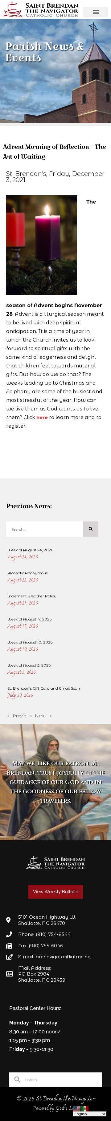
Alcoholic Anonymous (27, 573)
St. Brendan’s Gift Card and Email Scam (44, 688)
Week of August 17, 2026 (29, 619)
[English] (77, 1108)
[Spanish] (85, 1108)
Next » (43, 716)
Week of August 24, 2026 (30, 550)
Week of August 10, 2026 (29, 642)
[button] (95, 12)
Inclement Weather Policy (31, 596)
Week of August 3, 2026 (29, 665)
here (42, 417)
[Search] (90, 529)
